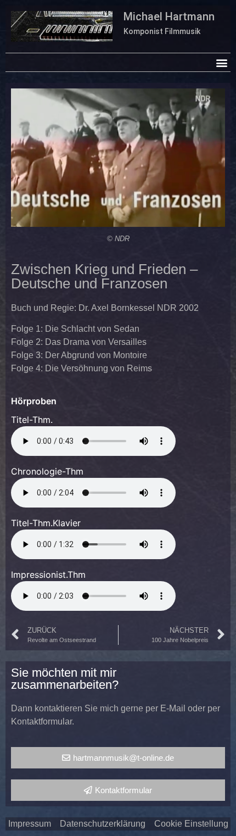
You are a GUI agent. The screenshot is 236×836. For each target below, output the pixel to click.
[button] (221, 62)
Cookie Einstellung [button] (191, 823)
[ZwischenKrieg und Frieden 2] (118, 157)
